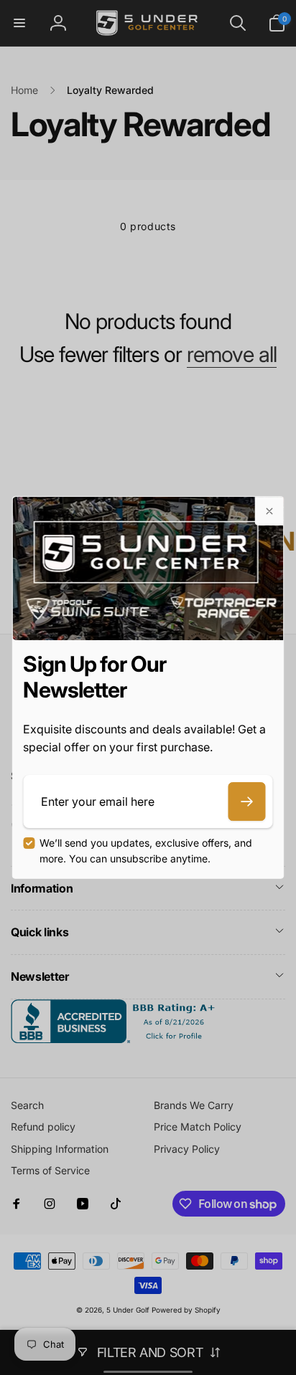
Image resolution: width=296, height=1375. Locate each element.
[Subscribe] (247, 801)
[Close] (269, 511)
